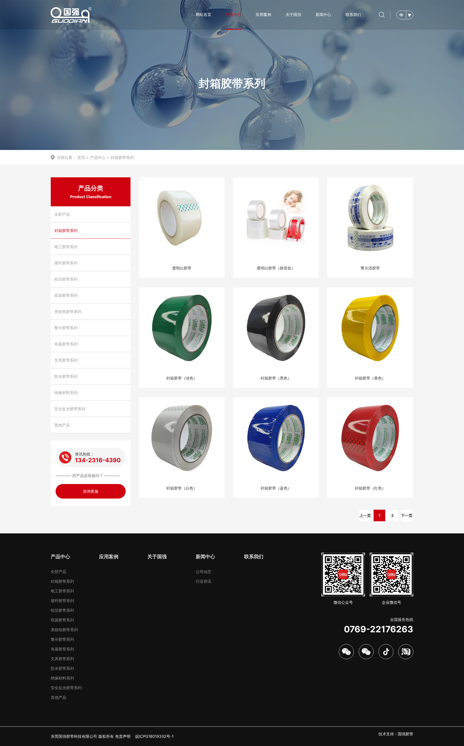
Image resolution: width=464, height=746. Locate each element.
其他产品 (62, 425)
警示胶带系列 (66, 327)
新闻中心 (323, 14)
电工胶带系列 (66, 246)
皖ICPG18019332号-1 (154, 736)
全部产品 (62, 214)
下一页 (407, 515)
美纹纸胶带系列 (67, 311)
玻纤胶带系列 (66, 263)
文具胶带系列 (66, 360)
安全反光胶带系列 (69, 408)
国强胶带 (405, 733)
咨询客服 (90, 491)
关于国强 (293, 14)
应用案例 (263, 14)
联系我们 (353, 14)
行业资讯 (203, 581)
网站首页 (203, 14)
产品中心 (233, 14)
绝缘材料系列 (66, 392)
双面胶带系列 (66, 295)
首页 (81, 157)
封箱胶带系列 (122, 157)
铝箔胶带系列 (66, 279)
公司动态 (203, 571)
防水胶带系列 (66, 376)
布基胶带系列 (66, 344)
